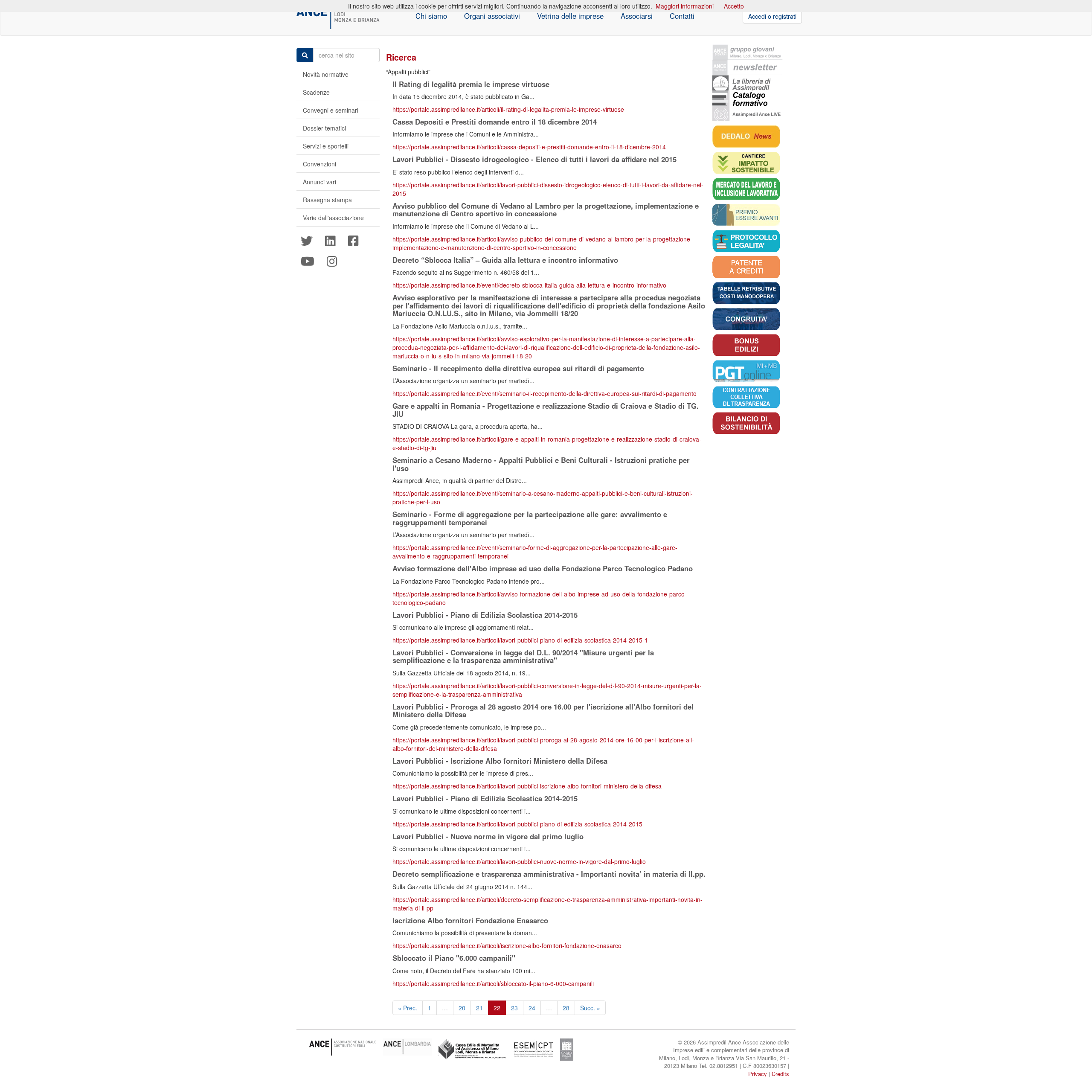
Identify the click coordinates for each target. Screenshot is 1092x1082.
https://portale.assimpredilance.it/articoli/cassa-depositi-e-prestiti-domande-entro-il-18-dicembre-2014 (529, 147)
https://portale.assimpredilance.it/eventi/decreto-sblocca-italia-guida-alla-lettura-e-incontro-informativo (529, 285)
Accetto (734, 6)
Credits (780, 1074)
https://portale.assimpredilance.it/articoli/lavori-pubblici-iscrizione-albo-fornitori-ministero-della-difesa (527, 786)
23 (514, 1007)
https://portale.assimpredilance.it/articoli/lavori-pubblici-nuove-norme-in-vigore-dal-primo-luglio (519, 861)
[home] (338, 16)
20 (462, 1007)
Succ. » (590, 1007)
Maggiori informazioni (685, 6)
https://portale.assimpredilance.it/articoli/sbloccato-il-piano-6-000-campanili (493, 983)
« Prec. (407, 1007)
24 (532, 1007)
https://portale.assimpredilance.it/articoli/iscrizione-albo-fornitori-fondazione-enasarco (507, 945)
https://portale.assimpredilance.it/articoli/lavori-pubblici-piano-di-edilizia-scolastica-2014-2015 (517, 824)
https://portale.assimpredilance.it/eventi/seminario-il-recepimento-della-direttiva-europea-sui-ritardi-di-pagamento (544, 393)
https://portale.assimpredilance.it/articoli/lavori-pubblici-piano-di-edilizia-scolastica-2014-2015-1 (520, 640)
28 (566, 1007)
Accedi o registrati (772, 16)
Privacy (757, 1074)
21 (479, 1007)
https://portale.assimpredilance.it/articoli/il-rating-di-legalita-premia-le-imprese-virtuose (508, 109)
